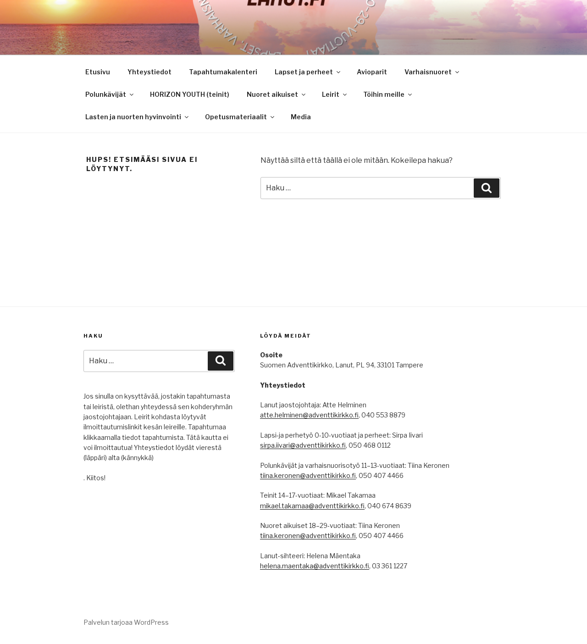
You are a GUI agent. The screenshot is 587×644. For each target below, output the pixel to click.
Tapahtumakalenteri (223, 72)
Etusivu (97, 72)
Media (301, 117)
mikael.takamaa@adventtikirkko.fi (312, 506)
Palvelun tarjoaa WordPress (126, 622)
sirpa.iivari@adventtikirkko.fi (303, 445)
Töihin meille (383, 94)
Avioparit (372, 72)
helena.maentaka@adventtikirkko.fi (314, 566)
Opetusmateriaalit (236, 117)
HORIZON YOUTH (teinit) (189, 94)
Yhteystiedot (149, 72)
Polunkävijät (105, 94)
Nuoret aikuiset (272, 94)
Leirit (330, 94)
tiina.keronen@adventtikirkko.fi (308, 475)
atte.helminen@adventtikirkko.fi (309, 415)
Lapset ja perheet (304, 72)
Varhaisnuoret (428, 72)
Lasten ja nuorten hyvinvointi (133, 117)
